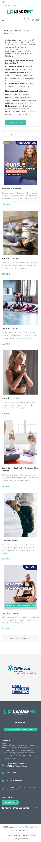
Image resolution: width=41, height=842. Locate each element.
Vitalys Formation (21, 839)
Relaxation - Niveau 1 (11, 258)
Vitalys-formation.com (10, 790)
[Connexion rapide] (28, 20)
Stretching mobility (10, 540)
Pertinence (21, 134)
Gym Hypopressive (10, 613)
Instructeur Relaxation (11, 189)
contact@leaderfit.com (9, 5)
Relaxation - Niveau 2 (11, 328)
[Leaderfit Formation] (20, 712)
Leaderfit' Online (28, 835)
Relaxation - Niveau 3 (11, 398)
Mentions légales (14, 835)
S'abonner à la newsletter (20, 729)
